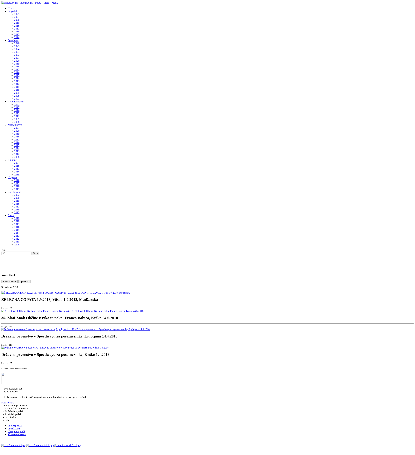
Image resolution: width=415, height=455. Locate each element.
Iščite (4, 250)
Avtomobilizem (16, 101)
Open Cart (24, 281)
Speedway (13, 40)
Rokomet (12, 160)
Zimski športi (14, 192)
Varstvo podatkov (17, 434)
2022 (16, 54)
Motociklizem (15, 125)
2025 (16, 14)
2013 (16, 81)
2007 (16, 98)
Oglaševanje (14, 428)
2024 (16, 49)
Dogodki (12, 11)
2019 (16, 22)
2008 (16, 95)
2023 (16, 52)
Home (11, 8)
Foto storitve (7, 402)
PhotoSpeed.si (15, 425)
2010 (16, 90)
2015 (16, 34)
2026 (16, 43)
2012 (16, 84)
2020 (16, 19)
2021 (16, 17)
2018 (16, 25)
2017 (16, 28)
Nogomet (12, 177)
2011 (16, 87)
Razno (11, 215)
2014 (16, 37)
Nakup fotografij (16, 431)
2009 (16, 92)
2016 (16, 31)
